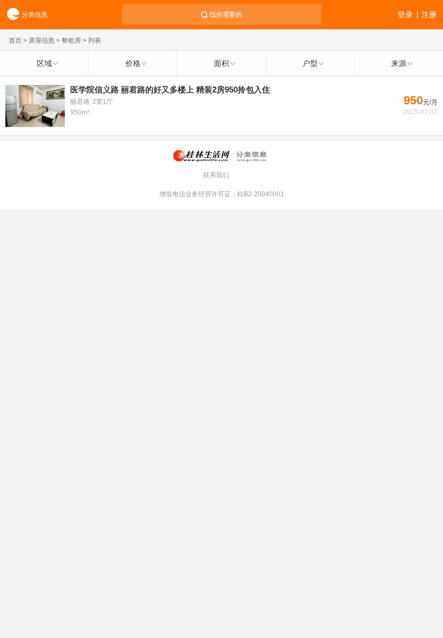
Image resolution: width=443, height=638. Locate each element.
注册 (429, 14)
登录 (405, 14)
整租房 (71, 40)
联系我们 (216, 175)
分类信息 (35, 14)
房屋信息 (42, 40)
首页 (15, 40)
